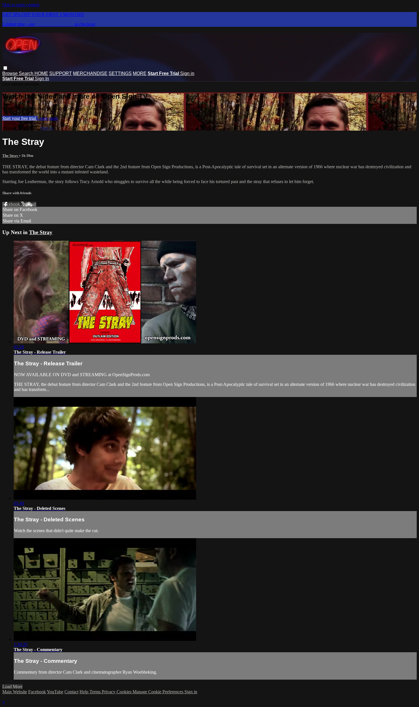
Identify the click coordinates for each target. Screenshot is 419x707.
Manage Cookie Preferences (158, 691)
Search (26, 73)
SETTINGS (120, 73)
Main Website (14, 691)
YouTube (55, 691)
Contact (71, 691)
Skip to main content (20, 4)
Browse (10, 73)
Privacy (109, 691)
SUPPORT (60, 73)
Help (85, 691)
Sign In (42, 78)
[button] (5, 68)
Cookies (125, 691)
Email (31, 204)
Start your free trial (19, 118)
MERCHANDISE (90, 73)
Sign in (187, 73)
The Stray (10, 155)
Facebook (11, 204)
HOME (41, 73)
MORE (140, 73)
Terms (96, 691)
